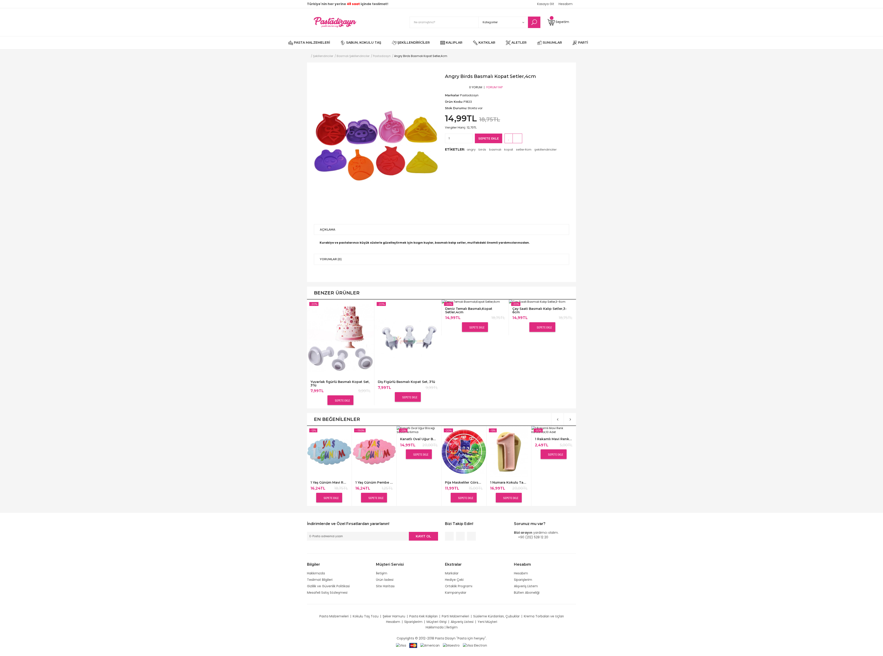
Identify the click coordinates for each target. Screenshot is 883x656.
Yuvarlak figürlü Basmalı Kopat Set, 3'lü (340, 383)
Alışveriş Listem (526, 586)
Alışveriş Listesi (462, 621)
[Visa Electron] (475, 645)
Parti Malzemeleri (455, 616)
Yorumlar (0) (331, 259)
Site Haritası (385, 586)
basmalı (495, 149)
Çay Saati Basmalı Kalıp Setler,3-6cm (539, 310)
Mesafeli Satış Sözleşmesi (327, 592)
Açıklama (327, 229)
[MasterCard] (413, 645)
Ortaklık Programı (458, 586)
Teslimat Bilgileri (320, 579)
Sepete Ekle (488, 138)
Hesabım (521, 573)
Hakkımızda (316, 573)
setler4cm (523, 149)
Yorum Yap (494, 87)
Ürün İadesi (384, 579)
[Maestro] (451, 645)
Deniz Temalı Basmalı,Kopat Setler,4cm (468, 310)
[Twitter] (460, 536)
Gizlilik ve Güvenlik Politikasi (328, 586)
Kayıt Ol (423, 536)
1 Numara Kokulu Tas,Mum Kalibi (509, 482)
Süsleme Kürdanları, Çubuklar (496, 616)
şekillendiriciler (545, 149)
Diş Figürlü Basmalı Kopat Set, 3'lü (406, 382)
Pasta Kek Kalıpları (423, 616)
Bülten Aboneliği (526, 592)
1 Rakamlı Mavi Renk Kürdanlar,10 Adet (553, 439)
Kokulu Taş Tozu (365, 616)
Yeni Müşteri (487, 621)
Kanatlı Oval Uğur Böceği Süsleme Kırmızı (419, 439)
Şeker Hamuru (394, 616)
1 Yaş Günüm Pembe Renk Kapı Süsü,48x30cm (374, 482)
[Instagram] (471, 536)
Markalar (452, 573)
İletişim (381, 573)
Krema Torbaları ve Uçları (544, 616)
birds (482, 149)
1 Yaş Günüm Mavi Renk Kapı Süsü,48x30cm (329, 482)
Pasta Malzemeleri (334, 616)
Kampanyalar (455, 592)
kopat (508, 149)
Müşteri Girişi (437, 621)
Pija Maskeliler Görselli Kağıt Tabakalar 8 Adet (463, 482)
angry (471, 149)
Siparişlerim (523, 579)
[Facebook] (449, 536)
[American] (430, 645)
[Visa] (401, 645)
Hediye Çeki (454, 579)
